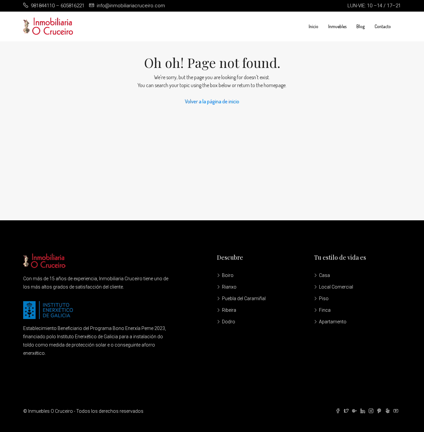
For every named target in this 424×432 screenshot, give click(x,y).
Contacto (383, 26)
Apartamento (332, 321)
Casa (324, 275)
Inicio (313, 26)
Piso (324, 298)
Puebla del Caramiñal (244, 298)
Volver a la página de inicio (212, 101)
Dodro (228, 321)
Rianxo (229, 287)
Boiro (228, 275)
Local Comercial (336, 287)
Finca (325, 310)
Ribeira (229, 310)
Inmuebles (337, 26)
